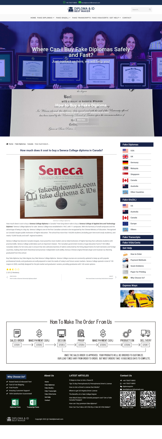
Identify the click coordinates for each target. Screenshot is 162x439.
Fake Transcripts (131, 237)
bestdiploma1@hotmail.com (90, 3)
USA (132, 151)
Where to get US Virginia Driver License (83, 391)
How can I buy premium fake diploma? (83, 403)
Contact (47, 400)
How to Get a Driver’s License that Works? (84, 387)
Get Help (48, 397)
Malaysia (134, 168)
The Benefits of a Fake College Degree (83, 394)
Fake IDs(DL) (129, 199)
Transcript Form (33, 407)
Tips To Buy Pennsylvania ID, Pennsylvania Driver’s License (90, 384)
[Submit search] (150, 9)
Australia (134, 186)
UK (132, 156)
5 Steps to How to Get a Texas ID (81, 380)
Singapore (135, 174)
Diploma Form (15, 407)
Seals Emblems (137, 266)
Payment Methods (138, 260)
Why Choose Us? (138, 278)
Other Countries (137, 192)
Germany (134, 162)
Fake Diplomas (20, 144)
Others (133, 229)
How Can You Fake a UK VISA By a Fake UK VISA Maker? (89, 407)
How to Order (136, 254)
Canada (30, 144)
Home (11, 144)
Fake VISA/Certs (131, 242)
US (132, 206)
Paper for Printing (138, 272)
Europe (134, 223)
